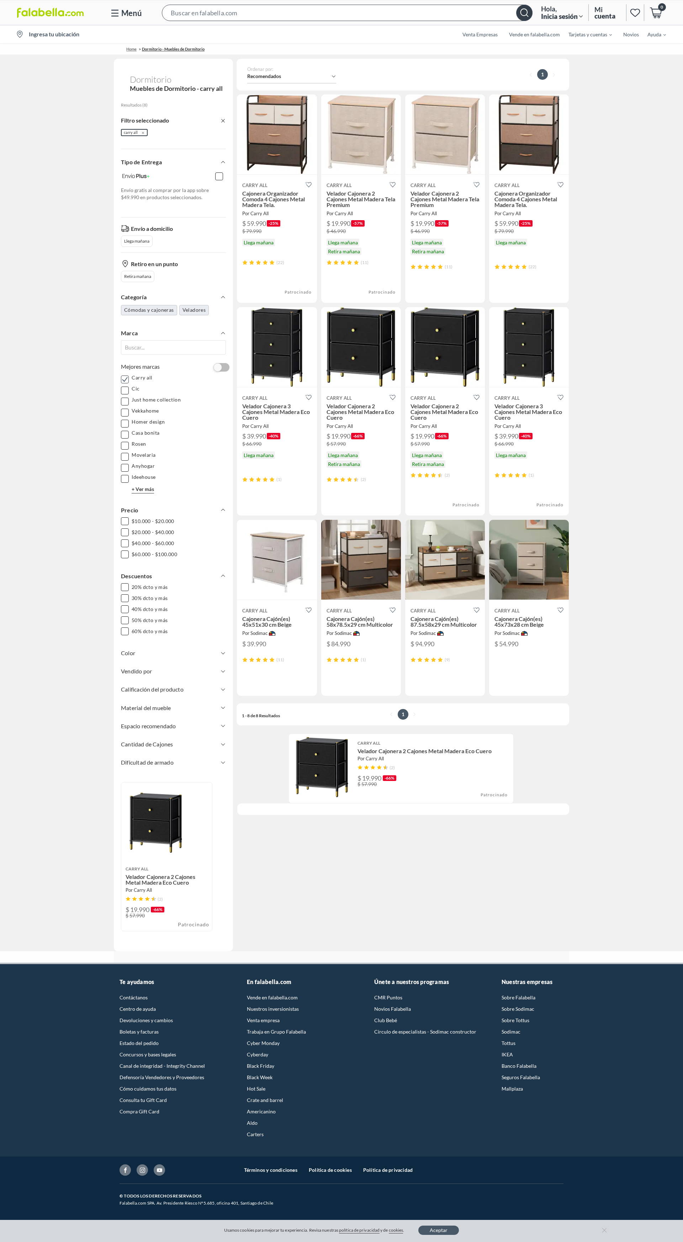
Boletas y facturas (139, 1032)
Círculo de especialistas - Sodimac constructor (425, 1032)
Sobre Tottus (515, 1020)
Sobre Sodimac (518, 1009)
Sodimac (511, 1032)
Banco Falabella (519, 1066)
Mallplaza (512, 1089)
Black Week (259, 1077)
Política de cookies (330, 1170)
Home (131, 49)
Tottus (508, 1043)
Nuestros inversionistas (273, 1009)
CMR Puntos (388, 997)
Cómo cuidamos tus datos (148, 1089)
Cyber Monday (263, 1043)
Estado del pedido (139, 1043)
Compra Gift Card (139, 1111)
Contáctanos (134, 997)
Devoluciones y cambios (146, 1020)
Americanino (261, 1111)
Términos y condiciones (270, 1170)
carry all (131, 132)
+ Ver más (143, 489)
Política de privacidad (388, 1170)
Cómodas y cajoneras (149, 309)
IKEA (507, 1054)
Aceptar (439, 1230)
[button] (347, 12)
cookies (396, 1230)
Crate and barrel (265, 1100)
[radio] (245, 262)
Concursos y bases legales (148, 1054)
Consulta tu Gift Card (143, 1100)
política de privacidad (359, 1230)
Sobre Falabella (518, 997)
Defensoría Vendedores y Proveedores (162, 1077)
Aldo (252, 1123)
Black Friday (260, 1066)
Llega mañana (136, 241)
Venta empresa (263, 1020)
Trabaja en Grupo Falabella (276, 1032)
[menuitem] (586, 34)
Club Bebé (385, 1020)
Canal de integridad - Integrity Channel (162, 1066)
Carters (255, 1134)
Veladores (194, 309)
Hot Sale (256, 1089)
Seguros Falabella (521, 1077)
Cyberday (257, 1054)
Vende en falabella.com (272, 997)
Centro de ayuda (138, 1009)
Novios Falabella (392, 1009)
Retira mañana (137, 276)
